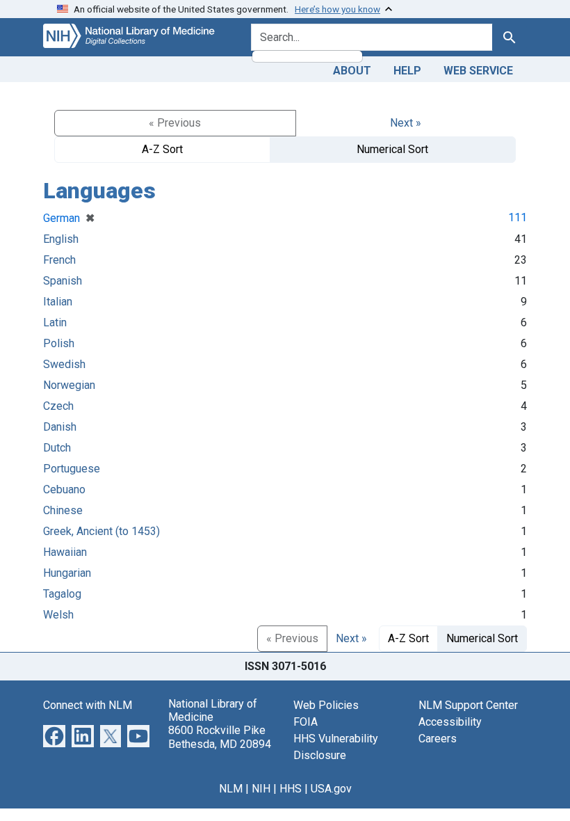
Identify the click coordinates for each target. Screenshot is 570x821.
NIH (261, 788)
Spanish (62, 280)
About (352, 70)
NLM (231, 788)
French (59, 259)
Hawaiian (65, 552)
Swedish (64, 364)
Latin (55, 322)
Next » (405, 122)
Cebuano (64, 489)
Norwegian (69, 385)
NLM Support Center (468, 705)
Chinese (63, 510)
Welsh (58, 614)
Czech (58, 406)
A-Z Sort (162, 149)
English (61, 239)
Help (407, 70)
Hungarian (67, 573)
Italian (57, 301)
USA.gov (331, 788)
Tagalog (62, 593)
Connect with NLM (87, 705)
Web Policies (326, 705)
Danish (59, 426)
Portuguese (71, 468)
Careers (437, 738)
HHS (290, 788)
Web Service (478, 70)
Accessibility (450, 721)
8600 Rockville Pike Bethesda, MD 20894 (219, 737)
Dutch (57, 447)
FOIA (305, 721)
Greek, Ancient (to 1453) (101, 531)
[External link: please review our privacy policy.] (54, 735)
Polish (58, 343)
